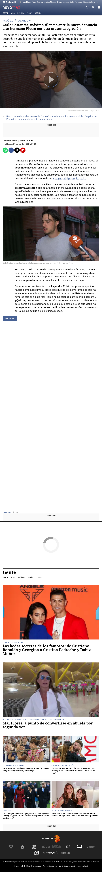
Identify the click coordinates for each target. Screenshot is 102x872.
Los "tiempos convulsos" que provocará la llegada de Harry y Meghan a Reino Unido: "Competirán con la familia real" (26, 815)
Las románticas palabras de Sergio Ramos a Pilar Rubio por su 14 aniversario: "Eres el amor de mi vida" (73, 770)
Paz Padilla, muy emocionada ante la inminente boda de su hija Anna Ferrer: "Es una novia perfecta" (75, 814)
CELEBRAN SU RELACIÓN (63, 765)
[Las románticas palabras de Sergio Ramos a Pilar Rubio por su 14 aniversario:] (75, 749)
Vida (13, 13)
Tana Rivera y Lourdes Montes (44, 2)
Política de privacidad (32, 866)
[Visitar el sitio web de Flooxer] (65, 853)
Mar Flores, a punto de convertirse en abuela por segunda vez (48, 725)
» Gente (14, 512)
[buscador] (93, 7)
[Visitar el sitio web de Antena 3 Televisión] (11, 847)
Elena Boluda (26, 140)
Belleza (20, 13)
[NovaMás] (13, 7)
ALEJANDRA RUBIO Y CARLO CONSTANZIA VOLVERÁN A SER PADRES (33, 720)
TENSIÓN (7, 811)
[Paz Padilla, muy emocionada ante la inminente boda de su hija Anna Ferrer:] (75, 794)
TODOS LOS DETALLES (13, 642)
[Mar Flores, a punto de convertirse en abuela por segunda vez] (51, 689)
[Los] (26, 794)
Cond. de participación (67, 866)
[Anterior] (20, 2)
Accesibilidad (83, 866)
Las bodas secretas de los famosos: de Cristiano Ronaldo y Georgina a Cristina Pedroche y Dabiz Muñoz (47, 650)
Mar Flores (27, 2)
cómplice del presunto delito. (69, 178)
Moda (29, 13)
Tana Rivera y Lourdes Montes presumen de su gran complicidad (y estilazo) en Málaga (26, 769)
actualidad (10, 318)
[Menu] (98, 7)
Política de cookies (49, 866)
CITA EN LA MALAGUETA (13, 765)
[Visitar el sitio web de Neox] (34, 847)
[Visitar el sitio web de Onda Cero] (79, 847)
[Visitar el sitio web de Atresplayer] (51, 853)
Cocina (38, 13)
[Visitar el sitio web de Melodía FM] (36, 853)
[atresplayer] (88, 7)
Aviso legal (18, 866)
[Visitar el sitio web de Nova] (45, 847)
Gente (5, 13)
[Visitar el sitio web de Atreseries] (68, 847)
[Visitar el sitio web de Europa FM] (91, 847)
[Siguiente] (97, 2)
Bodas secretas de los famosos (69, 2)
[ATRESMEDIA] (51, 839)
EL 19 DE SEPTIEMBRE (62, 811)
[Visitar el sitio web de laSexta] (22, 847)
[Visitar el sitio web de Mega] (56, 847)
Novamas (7, 512)
